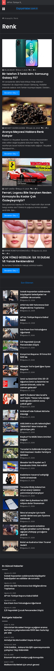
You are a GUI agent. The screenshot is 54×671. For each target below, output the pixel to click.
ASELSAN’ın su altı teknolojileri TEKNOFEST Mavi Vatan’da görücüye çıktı (35, 426)
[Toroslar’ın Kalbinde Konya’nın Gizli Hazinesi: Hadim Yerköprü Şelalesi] (10, 453)
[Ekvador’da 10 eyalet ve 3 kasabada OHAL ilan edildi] (10, 466)
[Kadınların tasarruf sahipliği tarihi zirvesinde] (10, 478)
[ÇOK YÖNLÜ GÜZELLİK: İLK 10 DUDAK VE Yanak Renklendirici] (27, 234)
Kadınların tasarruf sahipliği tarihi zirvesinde (34, 476)
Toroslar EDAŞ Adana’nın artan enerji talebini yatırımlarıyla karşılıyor (32, 490)
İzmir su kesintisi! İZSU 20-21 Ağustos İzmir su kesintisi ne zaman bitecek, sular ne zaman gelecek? (34, 383)
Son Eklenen (27, 282)
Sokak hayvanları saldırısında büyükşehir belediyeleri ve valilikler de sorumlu (35, 294)
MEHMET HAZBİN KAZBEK (14, 128)
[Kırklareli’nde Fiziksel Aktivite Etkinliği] (10, 415)
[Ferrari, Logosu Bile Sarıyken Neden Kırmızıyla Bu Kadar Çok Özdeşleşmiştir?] (27, 172)
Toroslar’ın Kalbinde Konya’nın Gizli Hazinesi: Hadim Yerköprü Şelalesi (35, 452)
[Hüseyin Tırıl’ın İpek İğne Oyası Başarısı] (10, 370)
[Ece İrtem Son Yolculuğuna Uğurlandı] (10, 333)
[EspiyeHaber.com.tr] (27, 8)
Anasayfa (8, 18)
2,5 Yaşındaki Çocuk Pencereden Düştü (30, 343)
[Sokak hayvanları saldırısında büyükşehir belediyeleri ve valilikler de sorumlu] (10, 295)
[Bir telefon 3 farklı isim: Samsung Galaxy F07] (27, 53)
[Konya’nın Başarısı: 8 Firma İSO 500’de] (10, 358)
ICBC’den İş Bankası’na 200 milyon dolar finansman (34, 502)
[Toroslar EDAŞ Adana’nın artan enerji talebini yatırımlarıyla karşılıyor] (10, 491)
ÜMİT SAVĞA (9, 189)
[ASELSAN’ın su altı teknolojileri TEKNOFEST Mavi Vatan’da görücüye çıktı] (10, 427)
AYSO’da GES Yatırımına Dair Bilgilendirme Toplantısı (34, 306)
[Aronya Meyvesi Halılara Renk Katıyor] (27, 111)
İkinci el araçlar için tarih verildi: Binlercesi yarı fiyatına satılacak (35, 515)
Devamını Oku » (11, 93)
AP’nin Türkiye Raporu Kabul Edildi (21, 2)
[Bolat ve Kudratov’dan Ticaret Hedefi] (10, 546)
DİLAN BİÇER (9, 70)
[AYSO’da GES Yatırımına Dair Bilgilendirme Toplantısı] (10, 309)
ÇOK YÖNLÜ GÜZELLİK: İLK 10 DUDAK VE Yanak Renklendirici (26, 259)
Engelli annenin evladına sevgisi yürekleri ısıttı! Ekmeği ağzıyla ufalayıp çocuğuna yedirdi (35, 530)
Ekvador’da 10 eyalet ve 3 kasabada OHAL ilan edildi (33, 464)
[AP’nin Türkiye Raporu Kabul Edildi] (10, 321)
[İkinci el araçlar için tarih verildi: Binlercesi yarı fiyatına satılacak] (10, 516)
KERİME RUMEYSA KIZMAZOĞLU (17, 251)
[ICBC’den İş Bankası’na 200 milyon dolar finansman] (10, 504)
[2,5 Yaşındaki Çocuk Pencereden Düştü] (10, 345)
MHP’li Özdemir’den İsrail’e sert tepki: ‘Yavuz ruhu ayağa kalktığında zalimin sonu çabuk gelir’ (34, 399)
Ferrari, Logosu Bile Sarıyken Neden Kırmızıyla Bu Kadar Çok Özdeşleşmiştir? (26, 196)
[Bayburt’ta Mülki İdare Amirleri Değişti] (10, 440)
